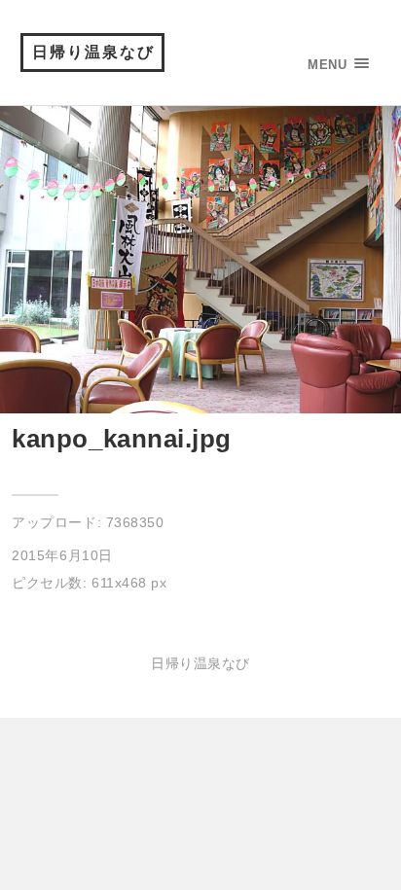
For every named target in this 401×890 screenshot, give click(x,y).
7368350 (135, 522)
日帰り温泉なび (93, 52)
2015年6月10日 (62, 555)
